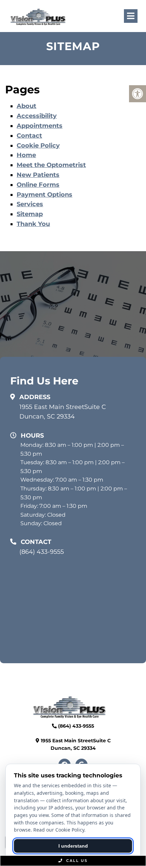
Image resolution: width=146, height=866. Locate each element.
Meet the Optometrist (51, 165)
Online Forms (38, 184)
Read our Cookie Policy (58, 829)
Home (26, 155)
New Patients (38, 175)
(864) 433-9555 (41, 552)
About (26, 106)
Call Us (76, 860)
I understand (73, 846)
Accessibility (37, 116)
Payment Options (44, 194)
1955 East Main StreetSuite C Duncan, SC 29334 (62, 412)
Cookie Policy (38, 145)
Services (30, 204)
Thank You (33, 224)
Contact (29, 135)
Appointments (39, 126)
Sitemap (30, 214)
